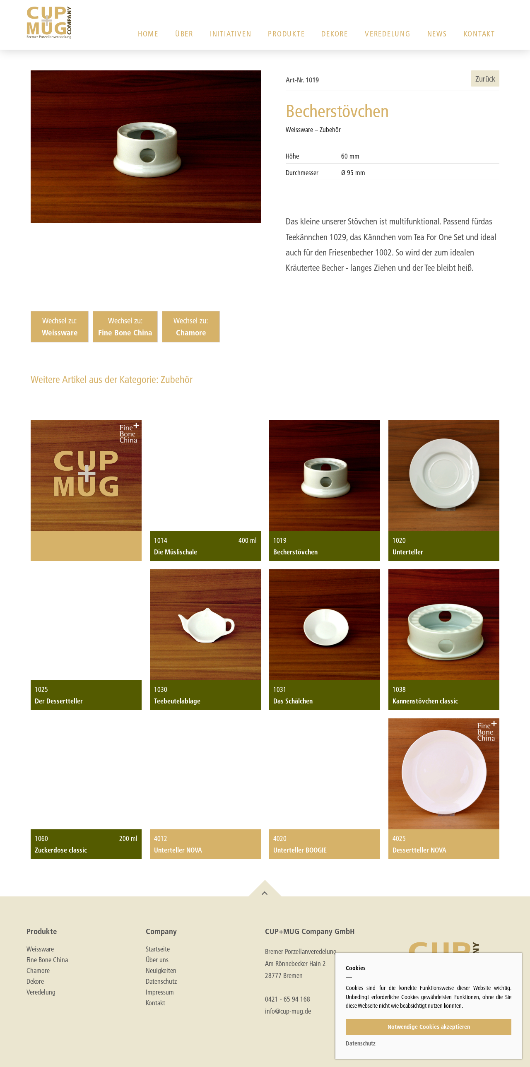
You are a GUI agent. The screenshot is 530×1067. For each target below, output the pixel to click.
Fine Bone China (47, 959)
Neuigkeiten (161, 970)
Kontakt (479, 34)
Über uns (157, 959)
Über (184, 34)
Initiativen (230, 34)
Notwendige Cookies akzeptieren (429, 1027)
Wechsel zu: (60, 326)
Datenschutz (161, 981)
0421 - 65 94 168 (287, 999)
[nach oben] (265, 888)
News (437, 34)
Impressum (160, 992)
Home (148, 34)
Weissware (40, 949)
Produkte (286, 34)
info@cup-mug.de (288, 1011)
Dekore (334, 34)
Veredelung (388, 34)
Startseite (158, 949)
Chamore (38, 970)
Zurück (485, 79)
